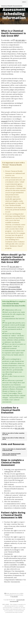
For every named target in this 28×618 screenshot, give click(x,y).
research (4, 121)
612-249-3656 (20, 40)
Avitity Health (6, 273)
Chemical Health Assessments (11, 6)
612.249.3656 (15, 596)
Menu (24, 2)
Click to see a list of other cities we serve (13, 438)
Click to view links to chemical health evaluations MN (14, 449)
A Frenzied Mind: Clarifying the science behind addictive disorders (11, 289)
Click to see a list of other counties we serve (13, 433)
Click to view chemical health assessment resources (11, 454)
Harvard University (17, 282)
